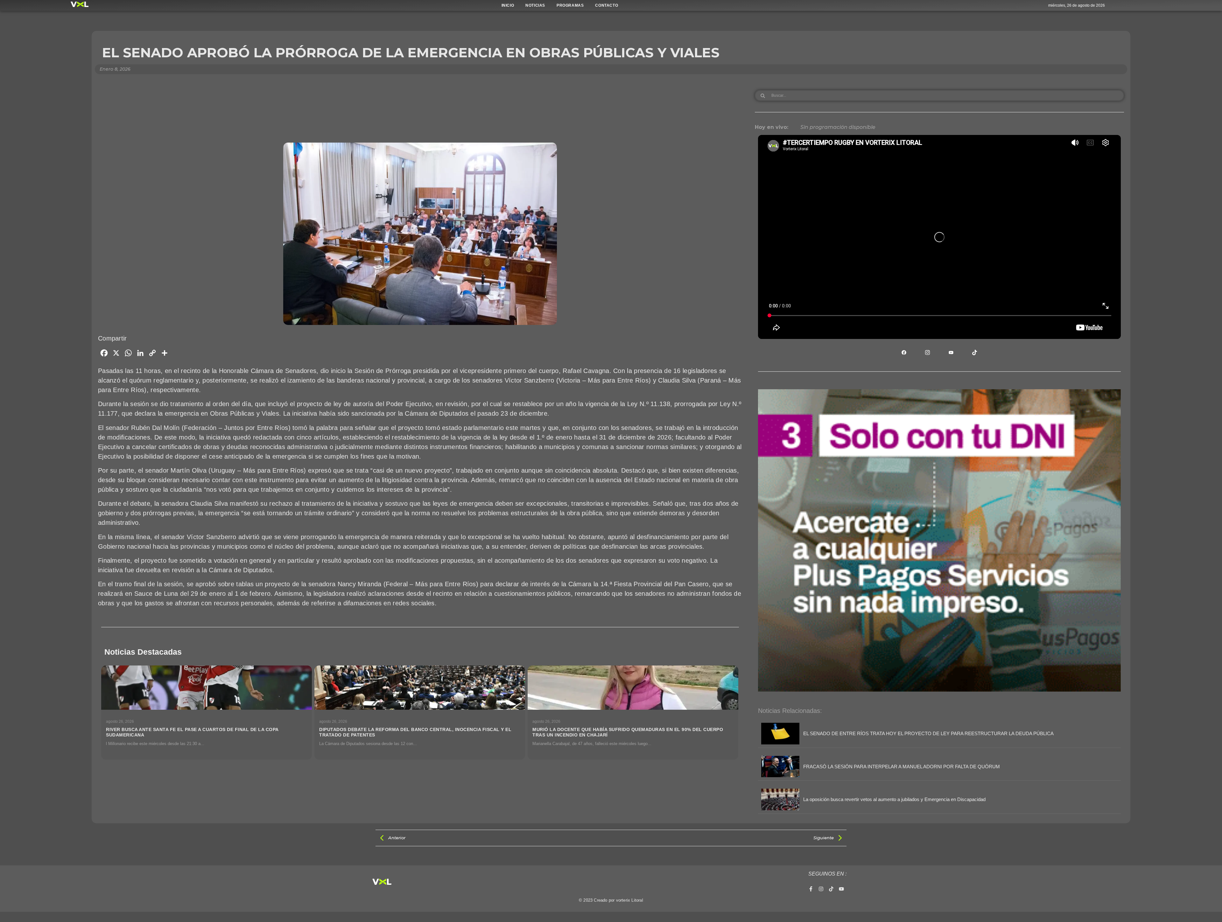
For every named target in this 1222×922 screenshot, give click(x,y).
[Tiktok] (831, 889)
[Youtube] (841, 889)
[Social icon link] (904, 352)
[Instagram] (821, 889)
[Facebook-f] (811, 889)
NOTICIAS (535, 5)
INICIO (508, 5)
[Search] (762, 95)
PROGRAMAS (570, 5)
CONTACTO (606, 5)
